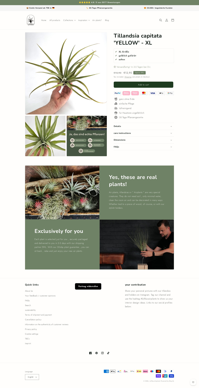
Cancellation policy (33, 319)
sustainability (30, 310)
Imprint (28, 343)
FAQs (27, 300)
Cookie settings (31, 334)
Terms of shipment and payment (38, 314)
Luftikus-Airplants (155, 381)
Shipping (128, 77)
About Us (29, 291)
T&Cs (27, 338)
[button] (69, 20)
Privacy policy (31, 329)
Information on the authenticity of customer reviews (46, 324)
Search (28, 305)
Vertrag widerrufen (88, 286)
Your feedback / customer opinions (40, 295)
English (31, 377)
